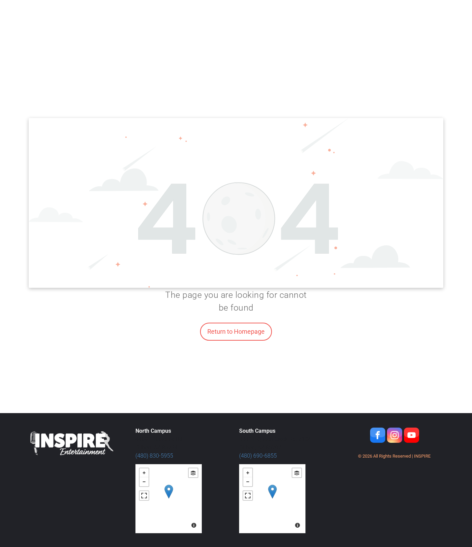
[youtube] (411, 436)
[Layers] (193, 472)
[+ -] (168, 498)
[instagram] (394, 436)
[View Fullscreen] (144, 495)
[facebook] (377, 436)
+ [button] (144, 472)
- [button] (144, 481)
